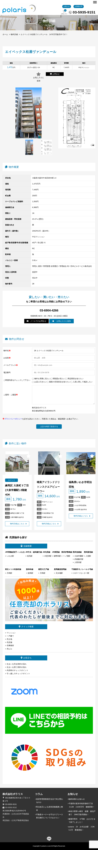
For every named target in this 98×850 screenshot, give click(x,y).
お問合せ (56, 74)
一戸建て (10, 636)
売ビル (9, 649)
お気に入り (64, 12)
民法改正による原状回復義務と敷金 (49, 808)
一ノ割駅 (66, 556)
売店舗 (9, 642)
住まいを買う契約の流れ (16, 667)
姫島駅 (30, 573)
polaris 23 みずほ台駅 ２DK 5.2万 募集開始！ (82, 828)
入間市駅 (78, 562)
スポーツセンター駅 (81, 573)
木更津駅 (47, 556)
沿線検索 (27, 546)
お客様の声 (78, 6)
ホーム (5, 34)
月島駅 (9, 573)
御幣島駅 (57, 556)
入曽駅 (88, 556)
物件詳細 (14, 34)
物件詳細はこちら (17, 524)
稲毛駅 (29, 556)
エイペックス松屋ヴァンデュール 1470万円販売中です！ (44, 34)
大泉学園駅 (78, 556)
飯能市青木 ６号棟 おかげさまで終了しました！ (82, 820)
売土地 (9, 639)
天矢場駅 (59, 573)
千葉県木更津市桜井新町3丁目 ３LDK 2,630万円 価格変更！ (82, 805)
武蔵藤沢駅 (78, 559)
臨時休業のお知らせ (77, 799)
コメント (11, 480)
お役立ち (27, 658)
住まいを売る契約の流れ (16, 664)
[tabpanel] (29, 147)
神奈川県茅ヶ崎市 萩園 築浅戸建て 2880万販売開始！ (82, 812)
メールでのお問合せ (38, 321)
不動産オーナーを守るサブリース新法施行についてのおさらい (49, 816)
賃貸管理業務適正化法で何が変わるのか (49, 800)
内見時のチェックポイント (17, 670)
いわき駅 (10, 556)
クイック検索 (27, 626)
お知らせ (67, 6)
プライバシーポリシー (13, 419)
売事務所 (10, 645)
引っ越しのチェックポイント (18, 673)
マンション (11, 633)
